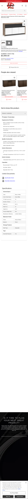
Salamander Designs (10, 58)
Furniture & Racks (12, 14)
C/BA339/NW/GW (7, 59)
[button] (2, 5)
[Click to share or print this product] (24, 21)
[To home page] (10, 6)
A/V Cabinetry (20, 14)
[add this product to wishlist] (24, 24)
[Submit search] (24, 11)
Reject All (8, 496)
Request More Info (15, 67)
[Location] (22, 5)
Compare (9, 99)
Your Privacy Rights (14, 492)
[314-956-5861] (25, 5)
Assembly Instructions (10, 180)
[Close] (25, 482)
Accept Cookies (20, 496)
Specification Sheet (9, 177)
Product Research (4, 14)
